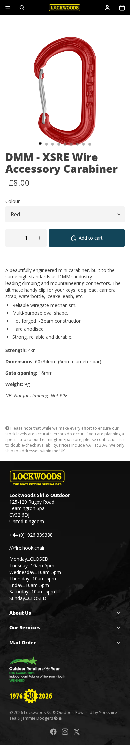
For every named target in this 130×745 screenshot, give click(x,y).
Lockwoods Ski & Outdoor (48, 712)
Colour (12, 201)
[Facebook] (53, 732)
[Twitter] (77, 732)
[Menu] (7, 7)
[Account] (107, 7)
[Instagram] (65, 732)
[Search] (22, 7)
